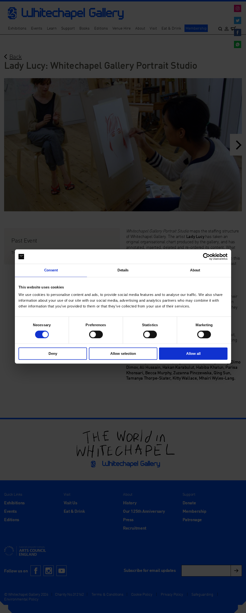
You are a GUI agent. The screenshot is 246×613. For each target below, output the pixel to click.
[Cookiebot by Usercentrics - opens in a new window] (206, 256)
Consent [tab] (51, 270)
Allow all (193, 354)
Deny (53, 354)
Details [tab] (123, 270)
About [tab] (195, 270)
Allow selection (123, 354)
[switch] (96, 334)
